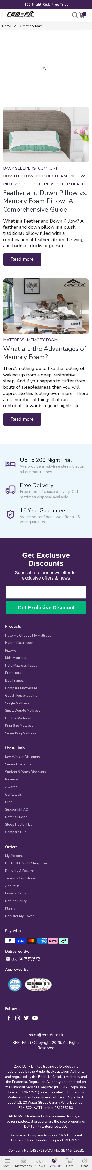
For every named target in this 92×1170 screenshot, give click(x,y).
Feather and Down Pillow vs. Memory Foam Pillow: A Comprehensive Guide (45, 201)
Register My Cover (19, 916)
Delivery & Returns (20, 871)
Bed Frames (14, 680)
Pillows (11, 650)
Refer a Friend (16, 817)
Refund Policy (16, 901)
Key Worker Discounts (22, 757)
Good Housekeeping (21, 695)
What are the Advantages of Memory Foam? (44, 353)
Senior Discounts (18, 764)
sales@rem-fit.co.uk (46, 1035)
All (16, 26)
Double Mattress (18, 718)
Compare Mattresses (21, 688)
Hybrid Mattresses (19, 643)
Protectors (13, 673)
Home (6, 26)
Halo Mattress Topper (22, 665)
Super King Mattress (20, 733)
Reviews (12, 779)
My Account (14, 856)
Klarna (10, 908)
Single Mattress (17, 703)
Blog (9, 802)
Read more (22, 259)
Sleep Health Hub (19, 824)
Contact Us (13, 794)
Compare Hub (16, 832)
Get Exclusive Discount (46, 607)
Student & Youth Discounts (25, 772)
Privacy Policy (15, 893)
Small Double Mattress (22, 710)
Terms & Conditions (20, 878)
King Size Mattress (19, 725)
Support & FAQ (16, 809)
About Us (12, 886)
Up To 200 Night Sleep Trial (26, 863)
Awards (11, 787)
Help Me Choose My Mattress (28, 635)
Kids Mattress (15, 658)
